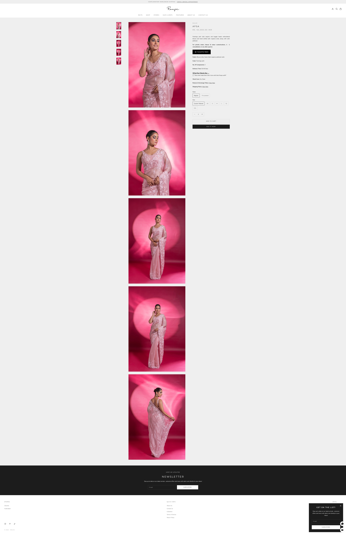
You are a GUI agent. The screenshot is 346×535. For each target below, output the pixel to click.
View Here (212, 83)
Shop (148, 15)
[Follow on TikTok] (14, 524)
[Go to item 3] (118, 43)
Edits (140, 15)
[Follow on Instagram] (5, 524)
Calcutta (6, 506)
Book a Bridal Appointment (187, 1)
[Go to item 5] (118, 61)
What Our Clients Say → (201, 73)
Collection (169, 511)
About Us (191, 15)
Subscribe (326, 527)
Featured (180, 15)
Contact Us (203, 15)
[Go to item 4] (118, 52)
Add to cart (211, 121)
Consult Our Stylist (203, 52)
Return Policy (170, 517)
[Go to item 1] (118, 25)
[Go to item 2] (118, 34)
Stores (156, 15)
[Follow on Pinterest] (10, 524)
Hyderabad (7, 508)
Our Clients (168, 15)
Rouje (195, 23)
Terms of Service (171, 514)
